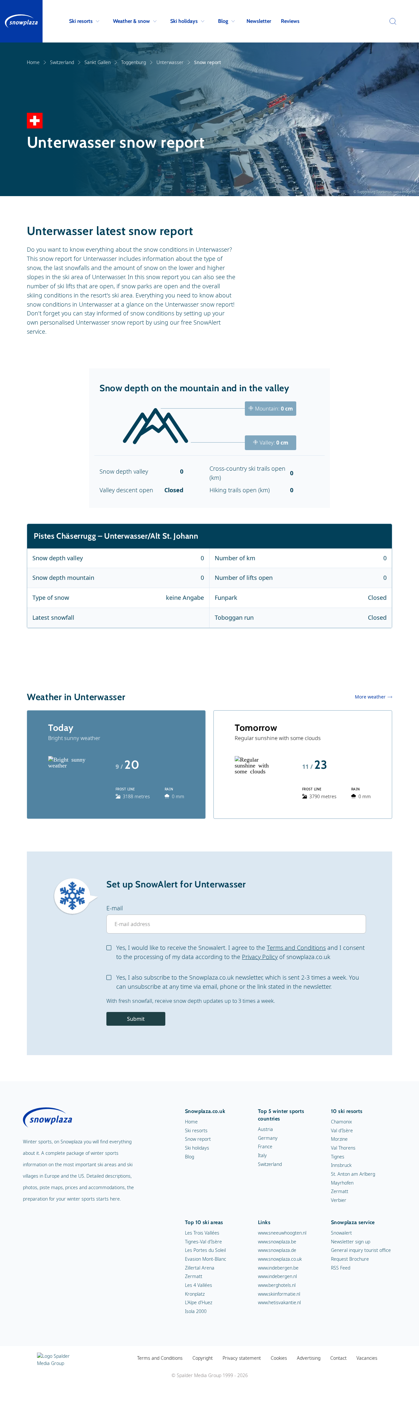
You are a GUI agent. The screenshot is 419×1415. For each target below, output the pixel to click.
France (265, 1146)
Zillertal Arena (199, 1268)
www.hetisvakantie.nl (279, 1302)
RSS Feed (340, 1268)
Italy (262, 1155)
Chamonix (341, 1122)
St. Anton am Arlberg (353, 1174)
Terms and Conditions (296, 948)
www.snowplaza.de (277, 1250)
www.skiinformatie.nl (279, 1294)
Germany (268, 1138)
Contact (338, 1358)
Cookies (279, 1358)
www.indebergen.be (278, 1268)
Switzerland (62, 62)
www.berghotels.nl (277, 1285)
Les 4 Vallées (198, 1285)
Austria (265, 1129)
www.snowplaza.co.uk (280, 1259)
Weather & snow (131, 21)
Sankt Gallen (97, 62)
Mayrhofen (342, 1183)
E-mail (114, 908)
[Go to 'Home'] (21, 21)
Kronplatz (195, 1294)
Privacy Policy (260, 957)
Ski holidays (184, 21)
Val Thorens (343, 1148)
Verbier (338, 1200)
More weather (370, 697)
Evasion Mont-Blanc (205, 1259)
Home (33, 62)
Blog (223, 21)
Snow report (198, 1139)
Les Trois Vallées (202, 1233)
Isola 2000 (196, 1311)
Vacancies (366, 1358)
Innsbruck (341, 1165)
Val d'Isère (342, 1130)
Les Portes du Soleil (205, 1250)
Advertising (308, 1358)
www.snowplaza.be (277, 1241)
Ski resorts (81, 21)
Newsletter (258, 21)
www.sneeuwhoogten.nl (282, 1233)
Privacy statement (242, 1358)
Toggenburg (133, 62)
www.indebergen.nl (277, 1276)
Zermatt (339, 1191)
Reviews (290, 21)
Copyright (202, 1358)
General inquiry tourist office (361, 1250)
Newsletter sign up (350, 1241)
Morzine (339, 1139)
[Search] (391, 21)
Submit (136, 1018)
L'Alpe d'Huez (198, 1302)
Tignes (337, 1157)
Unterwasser (170, 62)
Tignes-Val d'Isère (203, 1241)
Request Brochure (350, 1259)
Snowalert (341, 1233)
